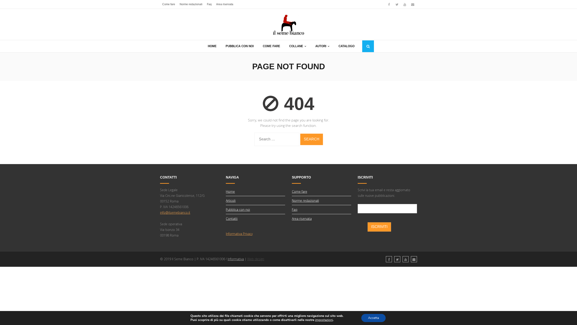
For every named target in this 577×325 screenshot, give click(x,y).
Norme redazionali (191, 4)
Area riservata (224, 4)
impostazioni (324, 320)
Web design (255, 259)
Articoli (231, 200)
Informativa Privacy (239, 234)
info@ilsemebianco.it (175, 212)
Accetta (373, 318)
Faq (209, 4)
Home (230, 191)
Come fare (168, 4)
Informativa (236, 259)
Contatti (232, 218)
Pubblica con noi (238, 209)
